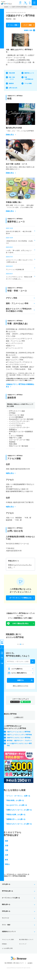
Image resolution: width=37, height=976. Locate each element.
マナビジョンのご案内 (8, 939)
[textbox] (20, 661)
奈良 (6, 859)
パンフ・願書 (27, 25)
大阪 (6, 850)
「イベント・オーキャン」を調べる (17, 796)
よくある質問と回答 (7, 948)
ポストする (16, 701)
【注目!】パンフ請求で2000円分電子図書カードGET (18, 7)
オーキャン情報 (12, 25)
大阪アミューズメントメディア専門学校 (19, 734)
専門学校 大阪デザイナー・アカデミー (19, 740)
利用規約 (4, 944)
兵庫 (6, 855)
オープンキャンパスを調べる (11, 898)
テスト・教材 (6, 924)
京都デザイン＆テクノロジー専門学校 (18, 737)
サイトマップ (22, 944)
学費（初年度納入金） (29, 78)
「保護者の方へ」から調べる (15, 819)
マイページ (5, 918)
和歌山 (7, 864)
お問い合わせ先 (13, 87)
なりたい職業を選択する (19, 673)
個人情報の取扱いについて (26, 939)
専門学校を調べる (11, 874)
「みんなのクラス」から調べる (16, 805)
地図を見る (10, 473)
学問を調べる (6, 911)
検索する (20, 680)
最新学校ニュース (29, 73)
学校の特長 (12, 73)
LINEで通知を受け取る (20, 623)
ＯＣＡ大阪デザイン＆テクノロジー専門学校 (19, 744)
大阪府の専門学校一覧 (23, 874)
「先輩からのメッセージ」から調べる (18, 810)
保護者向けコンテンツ (9, 931)
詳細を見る (10, 134)
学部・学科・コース (12, 78)
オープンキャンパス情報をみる (20, 598)
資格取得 (11, 83)
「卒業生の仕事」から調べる (15, 814)
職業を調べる (6, 904)
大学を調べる (6, 884)
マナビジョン (6, 4)
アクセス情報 (28, 83)
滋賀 (6, 841)
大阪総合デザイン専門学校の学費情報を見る (20, 385)
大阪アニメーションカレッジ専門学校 (18, 731)
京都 (6, 845)
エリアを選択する (16, 669)
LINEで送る (27, 701)
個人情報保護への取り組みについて (14, 963)
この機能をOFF (18, 717)
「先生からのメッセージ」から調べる (18, 824)
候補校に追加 (28, 30)
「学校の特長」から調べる (14, 800)
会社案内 (30, 963)
